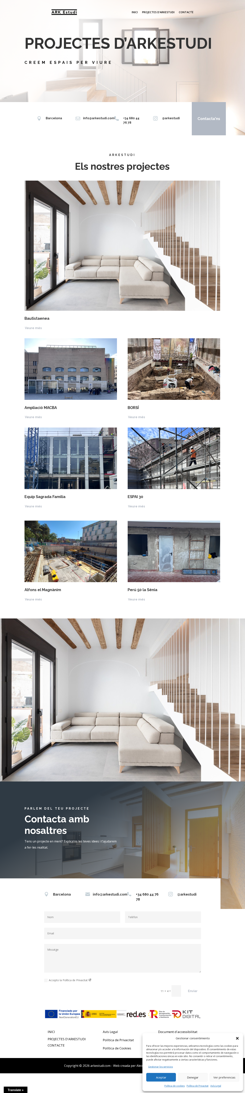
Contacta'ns (209, 118)
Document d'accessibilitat (177, 1032)
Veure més (33, 328)
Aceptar (161, 1077)
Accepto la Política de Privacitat (68, 980)
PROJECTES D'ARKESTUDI (67, 1039)
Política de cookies (174, 1085)
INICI (51, 1032)
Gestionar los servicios (160, 1066)
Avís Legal (215, 1085)
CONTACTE (56, 1045)
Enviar (193, 991)
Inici (135, 12)
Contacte (186, 12)
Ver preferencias (224, 1077)
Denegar (192, 1077)
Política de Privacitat (197, 1085)
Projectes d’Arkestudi (158, 12)
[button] (237, 1038)
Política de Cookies (117, 1048)
